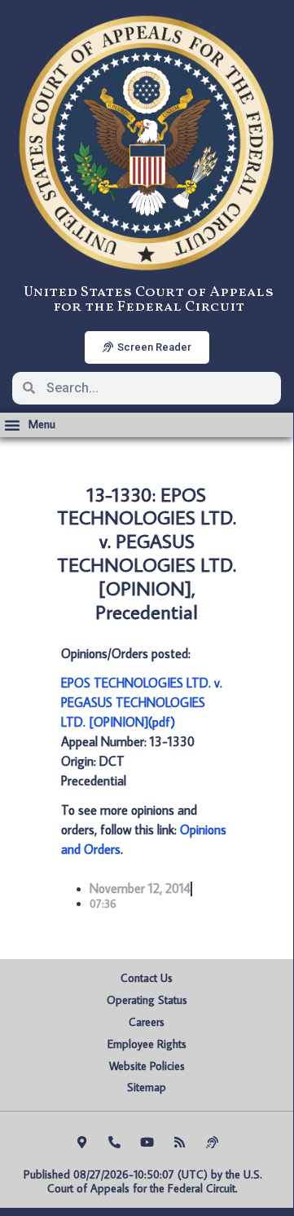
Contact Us (147, 978)
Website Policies (147, 1066)
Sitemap (146, 1087)
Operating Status (147, 1000)
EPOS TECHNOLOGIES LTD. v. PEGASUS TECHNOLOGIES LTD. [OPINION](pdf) (141, 702)
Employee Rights (147, 1044)
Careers (147, 1022)
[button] (29, 425)
